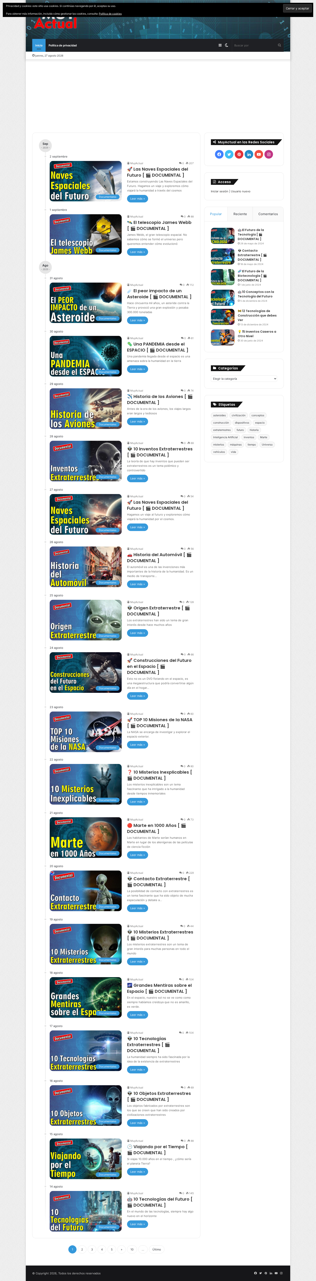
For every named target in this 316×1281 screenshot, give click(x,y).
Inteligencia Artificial (225, 437)
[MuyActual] (55, 19)
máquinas (236, 444)
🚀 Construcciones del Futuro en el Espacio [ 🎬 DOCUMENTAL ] (159, 666)
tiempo (252, 444)
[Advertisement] (158, 96)
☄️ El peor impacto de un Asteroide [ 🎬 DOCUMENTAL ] (159, 294)
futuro (240, 430)
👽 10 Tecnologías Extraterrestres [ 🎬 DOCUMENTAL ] (148, 1045)
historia (254, 430)
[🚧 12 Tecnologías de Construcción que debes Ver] (223, 317)
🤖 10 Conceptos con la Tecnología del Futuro (256, 294)
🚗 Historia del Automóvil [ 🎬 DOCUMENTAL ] (159, 558)
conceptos (258, 415)
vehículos (219, 451)
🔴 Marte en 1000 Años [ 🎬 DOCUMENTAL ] (156, 828)
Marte (263, 437)
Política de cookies (110, 13)
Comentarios (268, 214)
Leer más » (137, 198)
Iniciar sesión (219, 191)
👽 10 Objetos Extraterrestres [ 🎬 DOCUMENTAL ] (159, 1096)
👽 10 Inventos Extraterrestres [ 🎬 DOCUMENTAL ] (160, 452)
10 (131, 1249)
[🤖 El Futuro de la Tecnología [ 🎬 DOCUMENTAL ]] (223, 236)
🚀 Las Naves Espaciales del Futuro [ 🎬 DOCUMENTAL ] (157, 172)
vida (233, 451)
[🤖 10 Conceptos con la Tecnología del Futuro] (223, 298)
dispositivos (242, 422)
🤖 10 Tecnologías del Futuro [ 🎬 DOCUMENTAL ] (160, 1202)
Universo (267, 444)
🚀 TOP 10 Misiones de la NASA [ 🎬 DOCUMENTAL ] (159, 723)
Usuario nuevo (240, 191)
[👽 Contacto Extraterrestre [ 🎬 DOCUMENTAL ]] (223, 256)
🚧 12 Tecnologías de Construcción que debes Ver (257, 315)
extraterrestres (222, 430)
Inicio (39, 45)
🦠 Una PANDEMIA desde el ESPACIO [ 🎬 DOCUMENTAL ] (158, 347)
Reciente (240, 214)
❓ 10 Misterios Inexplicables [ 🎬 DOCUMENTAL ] (159, 775)
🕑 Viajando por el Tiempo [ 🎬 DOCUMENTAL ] (157, 1150)
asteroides (219, 415)
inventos (249, 437)
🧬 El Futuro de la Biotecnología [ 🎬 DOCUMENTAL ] (252, 275)
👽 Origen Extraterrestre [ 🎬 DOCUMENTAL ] (158, 611)
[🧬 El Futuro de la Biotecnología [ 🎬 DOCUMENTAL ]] (223, 277)
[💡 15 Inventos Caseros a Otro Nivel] (223, 337)
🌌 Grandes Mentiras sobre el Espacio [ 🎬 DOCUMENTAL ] (159, 988)
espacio (260, 422)
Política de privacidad (63, 45)
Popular (216, 214)
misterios (218, 444)
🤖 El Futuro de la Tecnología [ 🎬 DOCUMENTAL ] (251, 234)
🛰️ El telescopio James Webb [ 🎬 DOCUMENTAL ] (159, 225)
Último (156, 1249)
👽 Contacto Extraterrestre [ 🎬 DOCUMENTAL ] (158, 882)
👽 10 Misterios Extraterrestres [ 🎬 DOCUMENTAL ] (160, 935)
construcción (221, 422)
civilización (238, 415)
